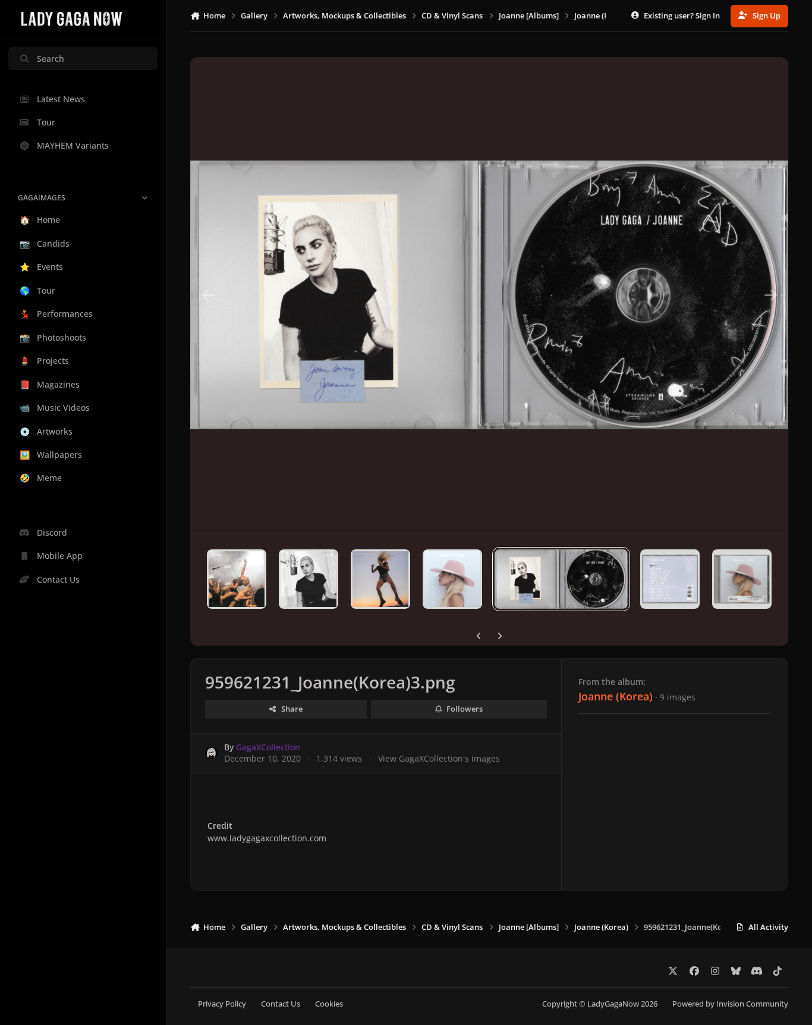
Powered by (730, 1004)
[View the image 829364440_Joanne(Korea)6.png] (308, 579)
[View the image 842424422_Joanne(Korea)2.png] (670, 579)
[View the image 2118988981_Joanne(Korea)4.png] (452, 579)
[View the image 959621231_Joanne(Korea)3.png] (561, 579)
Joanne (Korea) (615, 696)
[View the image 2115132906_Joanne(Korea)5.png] (380, 579)
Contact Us (280, 1004)
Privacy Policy (222, 1004)
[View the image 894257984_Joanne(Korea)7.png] (236, 579)
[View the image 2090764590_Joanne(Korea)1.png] (742, 579)
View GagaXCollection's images (439, 758)
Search (50, 58)
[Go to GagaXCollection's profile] (211, 753)
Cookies (329, 1004)
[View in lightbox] (489, 295)
